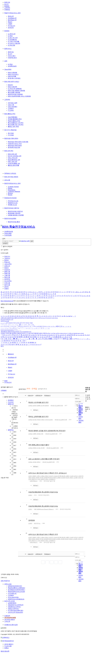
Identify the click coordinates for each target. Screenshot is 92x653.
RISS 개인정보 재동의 (11, 176)
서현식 (38, 476)
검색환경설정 (12, 66)
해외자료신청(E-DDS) (11, 138)
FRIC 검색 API (12, 161)
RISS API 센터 (8, 150)
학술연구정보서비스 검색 (12, 13)
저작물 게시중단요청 (11, 624)
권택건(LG (34, 479)
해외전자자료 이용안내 (11, 208)
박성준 (67, 477)
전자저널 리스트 (13, 201)
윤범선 (71, 477)
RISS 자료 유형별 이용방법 (16, 90)
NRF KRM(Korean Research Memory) (44, 509)
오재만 (30, 523)
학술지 (10, 22)
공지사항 (7, 180)
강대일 (38, 433)
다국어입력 (8, 235)
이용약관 (7, 615)
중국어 (6, 260)
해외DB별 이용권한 (14, 213)
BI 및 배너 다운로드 (14, 78)
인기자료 (11, 135)
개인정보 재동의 (9, 619)
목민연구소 (37, 523)
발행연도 (11, 430)
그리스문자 (8, 264)
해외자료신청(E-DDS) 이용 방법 (18, 141)
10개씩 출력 (78, 560)
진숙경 (38, 419)
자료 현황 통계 (12, 117)
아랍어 (6, 288)
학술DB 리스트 (13, 203)
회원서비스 (8, 48)
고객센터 (7, 7)
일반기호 (7, 285)
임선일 (34, 419)
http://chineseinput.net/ (7, 301)
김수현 (43, 405)
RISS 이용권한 (12, 87)
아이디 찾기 (11, 55)
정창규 (38, 462)
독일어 (6, 268)
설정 (5, 61)
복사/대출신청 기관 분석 (15, 124)
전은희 (41, 477)
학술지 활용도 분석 (14, 121)
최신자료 (11, 133)
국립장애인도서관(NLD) (15, 605)
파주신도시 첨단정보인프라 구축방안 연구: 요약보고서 (47, 473)
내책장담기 (38, 395)
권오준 (51, 476)
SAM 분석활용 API (14, 163)
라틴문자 (7, 279)
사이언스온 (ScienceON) (15, 612)
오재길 (30, 405)
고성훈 (75, 477)
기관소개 (7, 621)
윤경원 (63, 477)
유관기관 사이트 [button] (9, 601)
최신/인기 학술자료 (10, 130)
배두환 (59, 476)
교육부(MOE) (12, 603)
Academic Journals (13, 186)
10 (26, 533)
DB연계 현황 (12, 76)
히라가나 (7, 256)
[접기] (85, 404)
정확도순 (77, 395)
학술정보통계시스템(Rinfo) (16, 588)
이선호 (38, 448)
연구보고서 (11, 25)
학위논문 (11, 16)
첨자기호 (7, 277)
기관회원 (11, 595)
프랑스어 (7, 266)
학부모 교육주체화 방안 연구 (38, 416)
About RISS (7, 69)
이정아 (80, 477)
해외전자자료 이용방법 (15, 94)
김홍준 (67, 476)
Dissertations (11, 190)
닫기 (2, 346)
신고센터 (11, 110)
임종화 (38, 405)
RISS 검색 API (12, 154)
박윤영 (43, 479)
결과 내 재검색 (7, 246)
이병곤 (43, 419)
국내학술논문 (12, 18)
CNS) (39, 479)
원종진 (34, 476)
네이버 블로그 (8, 644)
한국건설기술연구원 (15, 417)
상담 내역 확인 (12, 106)
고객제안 (11, 108)
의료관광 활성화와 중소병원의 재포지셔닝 (43, 492)
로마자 (6, 286)
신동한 (80, 476)
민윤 (42, 433)
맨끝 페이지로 (60, 562)
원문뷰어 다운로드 (10, 173)
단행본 (10, 24)
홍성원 (63, 476)
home (5, 380)
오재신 (30, 495)
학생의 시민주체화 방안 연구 (38, 402)
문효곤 (47, 476)
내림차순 (77, 398)
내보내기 (30, 395)
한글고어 (7, 262)
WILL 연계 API (12, 158)
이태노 (47, 479)
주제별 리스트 (12, 204)
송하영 (47, 405)
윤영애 (34, 448)
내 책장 (10, 36)
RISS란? (10, 85)
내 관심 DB (11, 45)
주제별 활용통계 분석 (15, 119)
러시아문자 (8, 281)
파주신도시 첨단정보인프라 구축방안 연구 (43, 534)
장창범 (33, 477)
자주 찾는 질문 (12, 103)
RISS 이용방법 (12, 72)
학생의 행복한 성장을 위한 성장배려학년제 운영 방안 (46, 431)
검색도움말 (8, 233)
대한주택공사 (33, 481)
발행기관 (11, 404)
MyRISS (6, 6)
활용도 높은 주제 (13, 126)
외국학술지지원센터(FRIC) (16, 589)
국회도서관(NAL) (13, 608)
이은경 (47, 419)
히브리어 (7, 269)
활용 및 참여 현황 (13, 165)
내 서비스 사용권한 (14, 43)
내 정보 (10, 64)
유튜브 (6, 648)
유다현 (43, 448)
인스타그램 (8, 646)
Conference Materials (14, 191)
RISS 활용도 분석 (9, 114)
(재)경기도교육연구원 (57, 405)
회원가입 (7, 2)
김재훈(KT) (52, 479)
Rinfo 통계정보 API (14, 159)
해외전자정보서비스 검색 (12, 183)
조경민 (51, 419)
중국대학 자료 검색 (14, 147)
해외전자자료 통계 (10, 218)
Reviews (10, 193)
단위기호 (7, 283)
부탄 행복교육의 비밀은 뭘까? (38, 445)
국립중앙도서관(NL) (14, 606)
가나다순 (11, 402)
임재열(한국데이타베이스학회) (52, 477)
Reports (10, 194)
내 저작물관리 (12, 39)
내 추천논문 (11, 34)
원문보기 (35, 410)
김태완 (37, 477)
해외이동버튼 (5, 651)
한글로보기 (47, 395)
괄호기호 (7, 271)
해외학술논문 (12, 20)
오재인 (30, 476)
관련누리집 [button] (8, 584)
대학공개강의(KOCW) (15, 586)
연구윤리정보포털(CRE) (15, 610)
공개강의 (11, 27)
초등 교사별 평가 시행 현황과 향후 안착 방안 (44, 459)
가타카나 (7, 258)
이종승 (43, 476)
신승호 (55, 476)
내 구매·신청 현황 (13, 41)
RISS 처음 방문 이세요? (11, 81)
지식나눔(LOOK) (13, 597)
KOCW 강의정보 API (14, 156)
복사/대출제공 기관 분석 (15, 123)
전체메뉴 (7, 9)
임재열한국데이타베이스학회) (52, 539)
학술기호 (7, 273)
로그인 (6, 4)
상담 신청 (11, 105)
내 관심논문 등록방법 (15, 88)
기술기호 (7, 275)
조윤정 (34, 405)
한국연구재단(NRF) (15, 411)
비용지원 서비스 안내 (15, 143)
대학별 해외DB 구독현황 (16, 215)
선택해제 (3, 390)
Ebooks (10, 188)
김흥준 (67, 537)
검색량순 (11, 400)
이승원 (71, 476)
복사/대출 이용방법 (14, 92)
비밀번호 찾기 (12, 57)
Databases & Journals (10, 198)
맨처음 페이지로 (43, 562)
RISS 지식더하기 (13, 74)
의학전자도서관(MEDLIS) (16, 599)
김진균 (76, 476)
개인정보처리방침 (10, 617)
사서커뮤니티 (12, 593)
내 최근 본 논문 (13, 38)
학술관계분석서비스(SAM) (16, 591)
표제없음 (31, 520)
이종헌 (34, 433)
